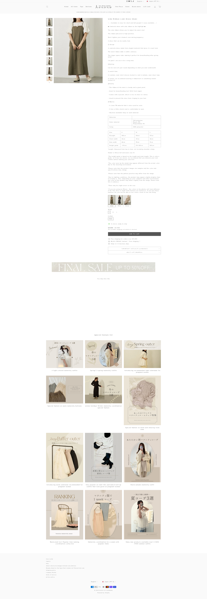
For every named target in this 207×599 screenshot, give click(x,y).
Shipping (119, 229)
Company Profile (51, 572)
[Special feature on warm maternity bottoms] (64, 389)
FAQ (47, 563)
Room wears (136, 6)
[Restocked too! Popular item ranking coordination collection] (64, 515)
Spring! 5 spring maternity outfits (103, 370)
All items (74, 6)
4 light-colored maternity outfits (64, 370)
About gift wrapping (134, 252)
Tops (81, 6)
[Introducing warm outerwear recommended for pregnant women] (64, 457)
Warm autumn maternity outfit (142, 485)
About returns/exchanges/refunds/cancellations (61, 565)
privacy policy (50, 577)
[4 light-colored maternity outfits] (64, 354)
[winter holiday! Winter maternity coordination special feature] (103, 389)
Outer (127, 6)
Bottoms (89, 6)
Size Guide (49, 559)
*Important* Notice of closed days (134, 248)
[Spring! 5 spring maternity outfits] (103, 354)
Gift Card (146, 6)
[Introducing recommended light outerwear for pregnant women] (142, 354)
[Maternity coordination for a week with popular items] (103, 515)
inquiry (48, 561)
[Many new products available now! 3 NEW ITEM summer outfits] (142, 515)
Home (66, 6)
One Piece (119, 6)
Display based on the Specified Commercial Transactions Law (65, 568)
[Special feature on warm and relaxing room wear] (142, 400)
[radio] (111, 201)
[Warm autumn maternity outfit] (142, 457)
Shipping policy (51, 570)
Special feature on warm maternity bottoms (65, 406)
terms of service (51, 574)
